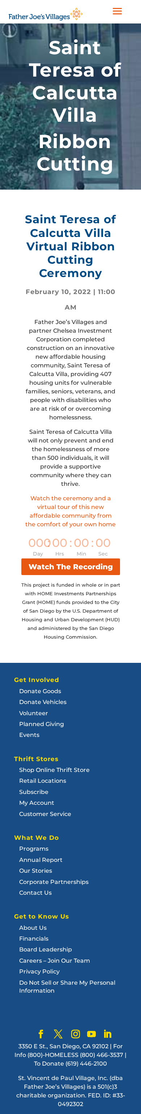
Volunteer (33, 713)
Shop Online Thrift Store (54, 770)
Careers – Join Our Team (54, 960)
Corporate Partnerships (54, 881)
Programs (33, 848)
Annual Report (41, 859)
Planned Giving (41, 724)
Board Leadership (45, 949)
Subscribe (33, 792)
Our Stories (35, 870)
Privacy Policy (39, 971)
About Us (33, 927)
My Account (36, 802)
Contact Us (35, 892)
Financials (33, 938)
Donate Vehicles (43, 702)
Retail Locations (42, 780)
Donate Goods (40, 691)
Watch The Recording (71, 566)
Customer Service (45, 814)
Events (29, 734)
